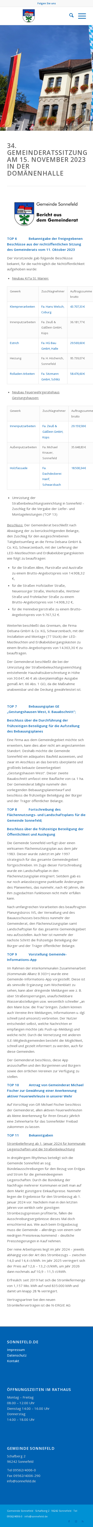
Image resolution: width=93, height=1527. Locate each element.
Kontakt (13, 1361)
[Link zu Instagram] (75, 1521)
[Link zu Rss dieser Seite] (82, 1521)
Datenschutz (17, 1355)
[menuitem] (69, 16)
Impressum (16, 1349)
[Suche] (69, 16)
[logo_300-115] (38, 16)
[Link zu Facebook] (69, 1521)
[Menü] (80, 16)
